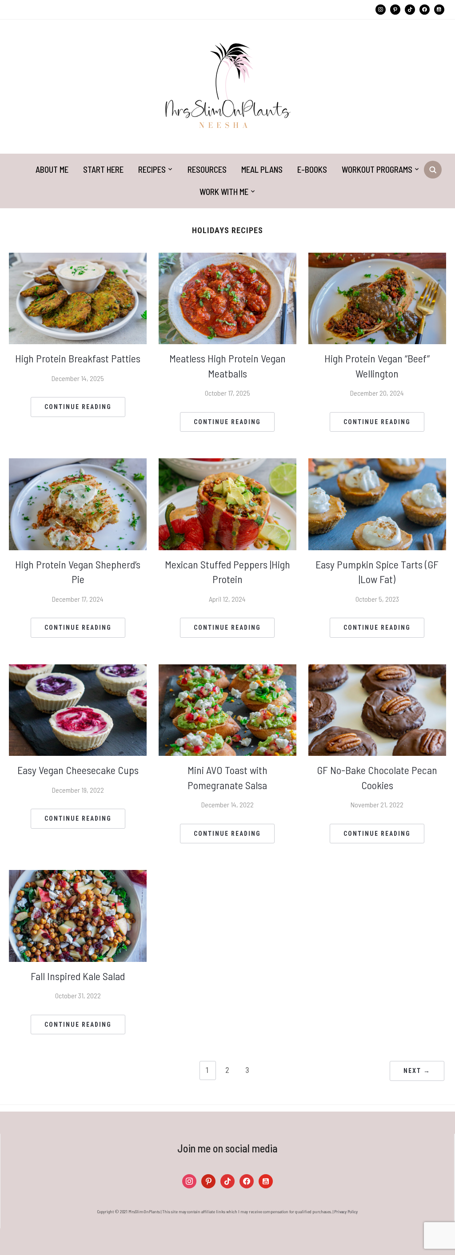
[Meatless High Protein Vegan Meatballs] (227, 297)
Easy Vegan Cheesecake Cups (78, 769)
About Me (52, 169)
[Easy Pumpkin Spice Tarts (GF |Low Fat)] (377, 503)
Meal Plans (262, 169)
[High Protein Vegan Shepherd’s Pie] (78, 503)
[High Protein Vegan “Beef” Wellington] (377, 297)
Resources (207, 169)
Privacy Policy (346, 1211)
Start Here (103, 169)
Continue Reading (78, 406)
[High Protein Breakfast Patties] (78, 297)
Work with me (224, 192)
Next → (417, 1070)
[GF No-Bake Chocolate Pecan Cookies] (377, 709)
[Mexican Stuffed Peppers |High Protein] (227, 503)
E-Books (312, 169)
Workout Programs (377, 169)
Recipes (152, 169)
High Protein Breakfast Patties (77, 358)
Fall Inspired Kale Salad (78, 975)
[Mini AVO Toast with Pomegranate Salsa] (227, 709)
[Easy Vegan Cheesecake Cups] (78, 709)
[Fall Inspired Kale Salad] (78, 915)
